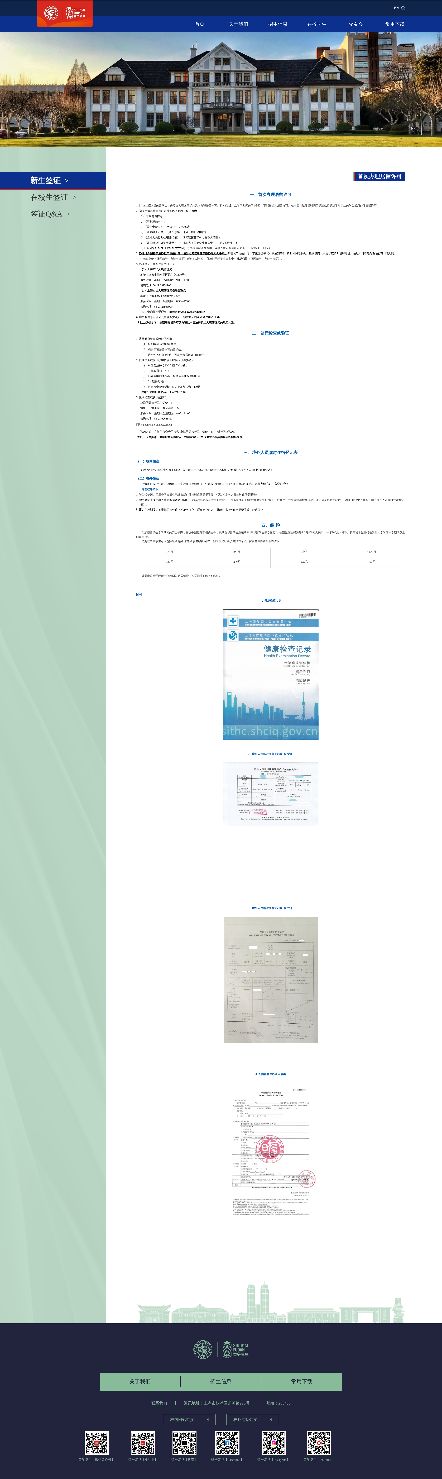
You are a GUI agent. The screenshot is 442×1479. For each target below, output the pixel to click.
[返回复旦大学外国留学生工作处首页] (221, 1349)
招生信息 (277, 24)
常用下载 (395, 24)
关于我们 (238, 24)
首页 (199, 24)
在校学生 (316, 24)
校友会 (356, 24)
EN (396, 8)
